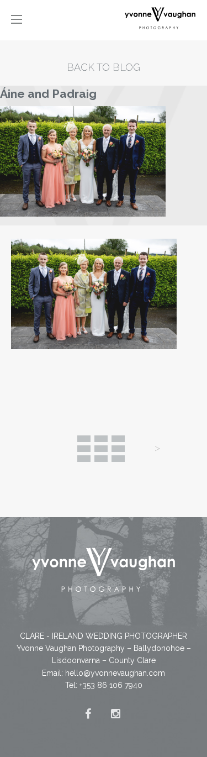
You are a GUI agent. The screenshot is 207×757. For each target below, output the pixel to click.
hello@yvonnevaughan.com (115, 673)
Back (101, 448)
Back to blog (103, 67)
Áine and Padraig (48, 94)
